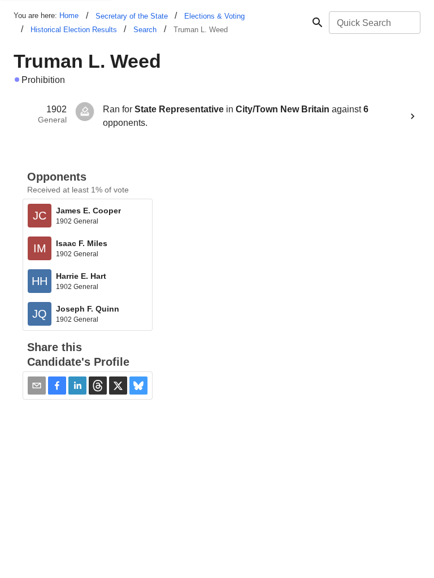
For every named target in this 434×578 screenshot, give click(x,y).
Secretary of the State (132, 16)
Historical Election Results (74, 29)
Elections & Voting (214, 16)
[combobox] (373, 22)
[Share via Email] (37, 385)
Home (69, 15)
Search (145, 29)
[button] (57, 385)
